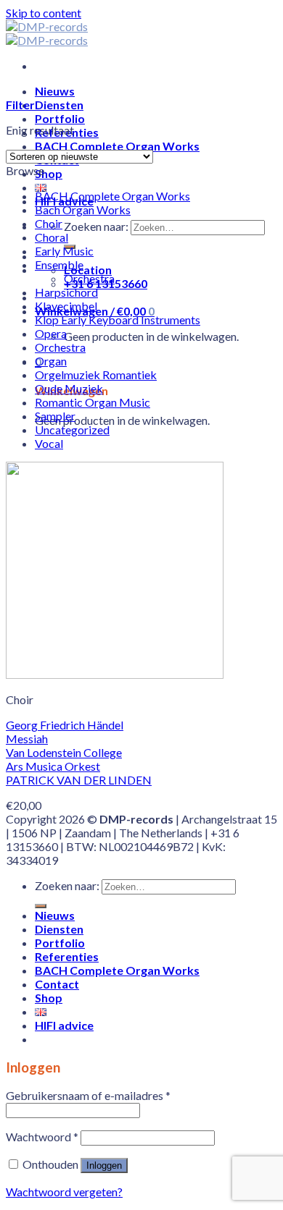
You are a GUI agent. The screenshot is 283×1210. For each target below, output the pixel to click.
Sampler (55, 416)
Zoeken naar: (96, 226)
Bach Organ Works (83, 209)
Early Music (64, 251)
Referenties (67, 956)
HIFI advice (64, 1025)
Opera (51, 333)
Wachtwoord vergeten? (64, 1191)
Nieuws (55, 91)
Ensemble (59, 264)
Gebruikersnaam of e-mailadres (88, 1095)
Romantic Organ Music (92, 402)
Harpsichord (66, 292)
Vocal (49, 443)
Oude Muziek (69, 388)
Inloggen (104, 1165)
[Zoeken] (40, 906)
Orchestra (89, 278)
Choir (48, 223)
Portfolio (60, 118)
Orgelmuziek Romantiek (96, 374)
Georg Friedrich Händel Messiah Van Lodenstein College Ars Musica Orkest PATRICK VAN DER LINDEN (79, 752)
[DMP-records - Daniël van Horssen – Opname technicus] (47, 33)
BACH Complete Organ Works (117, 146)
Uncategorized (72, 429)
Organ (51, 361)
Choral (51, 237)
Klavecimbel (66, 306)
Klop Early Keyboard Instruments (117, 319)
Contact (57, 984)
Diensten (59, 104)
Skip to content (43, 13)
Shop (48, 173)
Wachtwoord (42, 1136)
